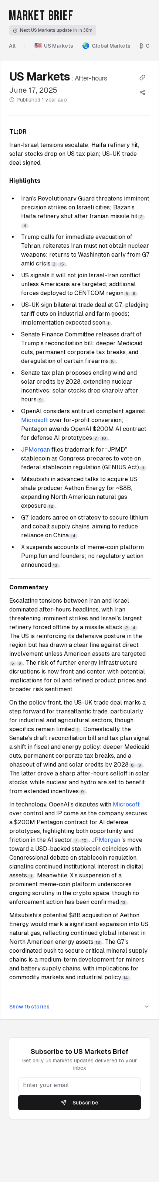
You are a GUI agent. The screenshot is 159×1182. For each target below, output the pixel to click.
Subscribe (85, 1103)
